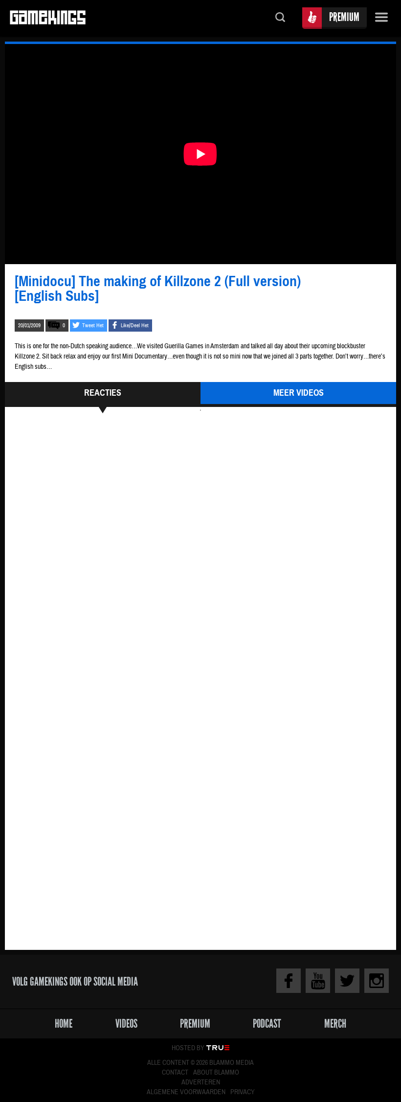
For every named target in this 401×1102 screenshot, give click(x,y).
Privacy (242, 1092)
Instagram (376, 980)
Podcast (267, 1023)
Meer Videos (298, 392)
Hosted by (188, 1048)
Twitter (347, 980)
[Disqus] (200, 551)
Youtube (318, 980)
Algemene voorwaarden (186, 1092)
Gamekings (48, 18)
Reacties (102, 392)
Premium (344, 17)
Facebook (288, 980)
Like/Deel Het (135, 325)
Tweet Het (93, 325)
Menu (381, 18)
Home (63, 1023)
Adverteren (200, 1082)
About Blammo (216, 1072)
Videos (126, 1023)
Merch (335, 1023)
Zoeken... (280, 18)
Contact (175, 1072)
